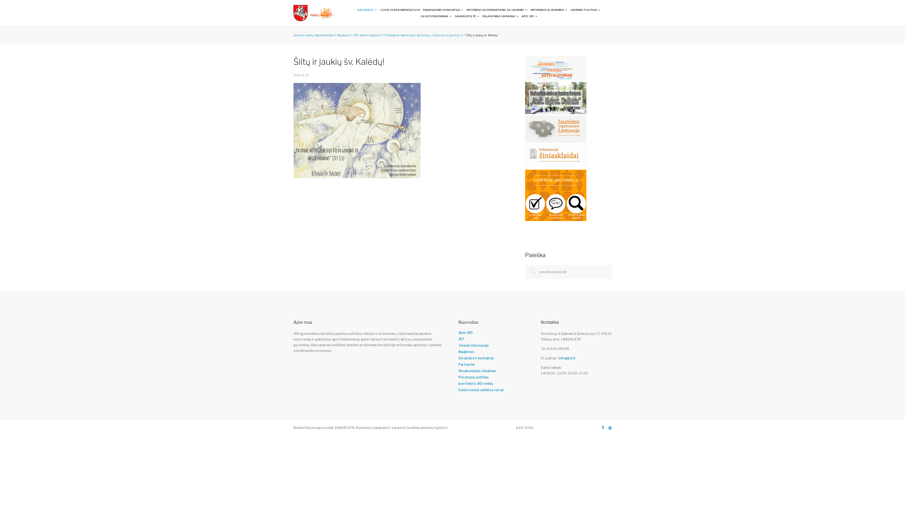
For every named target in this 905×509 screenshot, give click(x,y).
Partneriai (466, 364)
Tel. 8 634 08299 (555, 349)
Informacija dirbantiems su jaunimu (495, 10)
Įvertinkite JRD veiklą (475, 384)
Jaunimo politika (583, 10)
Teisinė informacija (473, 345)
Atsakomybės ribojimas (477, 371)
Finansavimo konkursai (441, 10)
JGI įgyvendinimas (434, 16)
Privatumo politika (473, 377)
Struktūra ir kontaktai (476, 358)
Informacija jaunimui (547, 10)
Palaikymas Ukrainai (498, 16)
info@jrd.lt (567, 358)
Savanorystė (465, 16)
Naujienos (366, 10)
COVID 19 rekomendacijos (400, 10)
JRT (461, 339)
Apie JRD (528, 16)
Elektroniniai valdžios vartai (481, 390)
